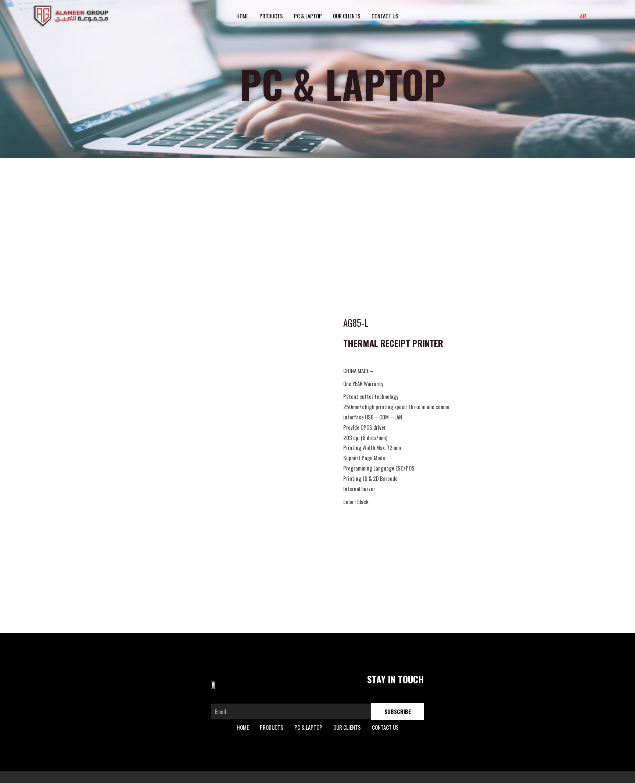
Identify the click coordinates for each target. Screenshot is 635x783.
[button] (597, 16)
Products (271, 15)
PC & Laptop (308, 15)
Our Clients (346, 15)
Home (242, 15)
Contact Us (385, 15)
